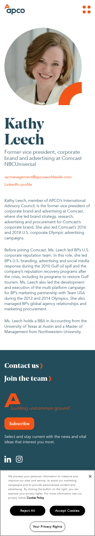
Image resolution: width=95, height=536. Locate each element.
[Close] (90, 476)
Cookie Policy (35, 498)
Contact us (21, 365)
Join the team (26, 378)
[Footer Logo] (37, 402)
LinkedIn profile (18, 184)
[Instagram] (19, 459)
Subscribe (19, 423)
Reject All (27, 511)
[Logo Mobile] (10, 9)
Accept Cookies (67, 511)
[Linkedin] (7, 459)
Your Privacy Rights (47, 527)
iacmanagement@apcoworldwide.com (38, 176)
